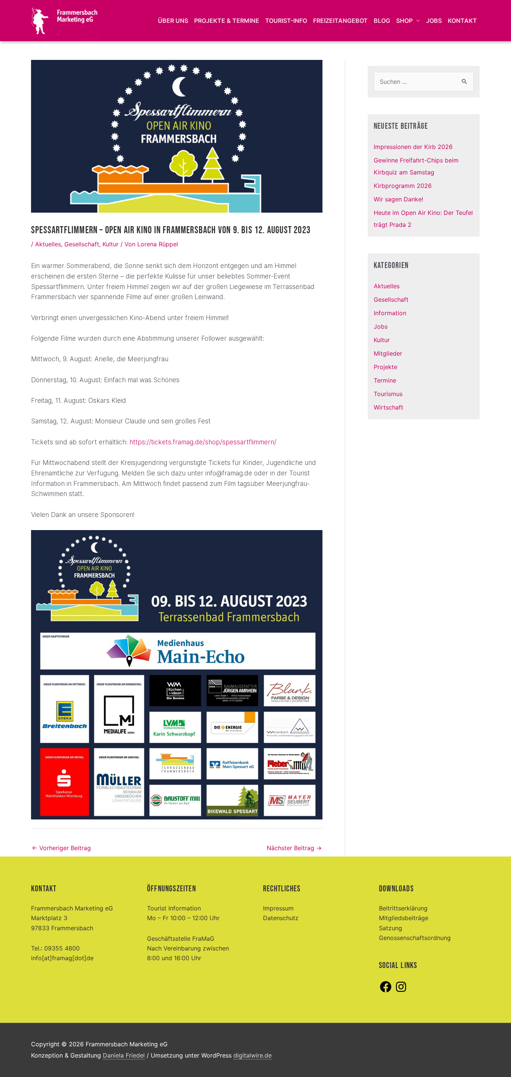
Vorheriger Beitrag (61, 848)
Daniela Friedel (124, 1055)
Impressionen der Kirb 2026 (413, 146)
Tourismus (388, 394)
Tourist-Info (286, 20)
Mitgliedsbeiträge (403, 918)
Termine (385, 380)
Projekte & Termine (226, 20)
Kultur (110, 244)
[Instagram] (401, 991)
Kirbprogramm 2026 (403, 185)
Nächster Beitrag (294, 848)
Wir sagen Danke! (398, 199)
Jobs (434, 20)
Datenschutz (281, 918)
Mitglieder (388, 353)
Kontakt (462, 20)
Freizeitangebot (340, 20)
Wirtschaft (388, 407)
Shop (404, 20)
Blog (382, 20)
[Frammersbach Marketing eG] (64, 20)
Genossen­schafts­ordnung (415, 937)
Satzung (390, 928)
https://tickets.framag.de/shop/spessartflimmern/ (202, 442)
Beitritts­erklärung (403, 908)
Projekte (385, 367)
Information (390, 313)
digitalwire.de (252, 1055)
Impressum (278, 908)
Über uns (173, 20)
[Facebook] (385, 991)
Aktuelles (48, 244)
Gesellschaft (81, 244)
